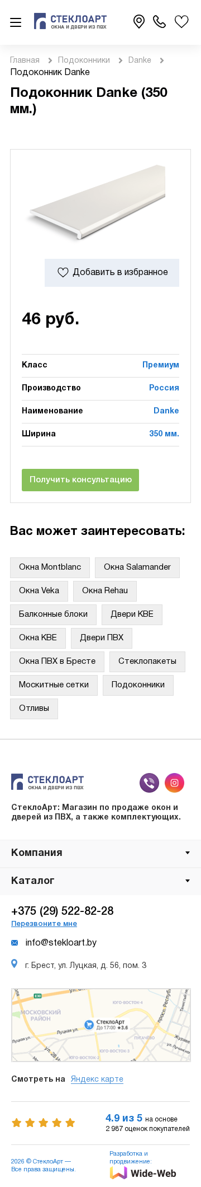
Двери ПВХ (101, 638)
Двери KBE (132, 614)
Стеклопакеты (147, 661)
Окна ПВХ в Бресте (57, 661)
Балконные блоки (53, 614)
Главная (25, 60)
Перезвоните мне (44, 924)
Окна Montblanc (50, 567)
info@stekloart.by (61, 943)
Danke (139, 60)
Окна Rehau (105, 591)
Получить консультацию (81, 480)
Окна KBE (38, 638)
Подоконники (84, 60)
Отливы (34, 709)
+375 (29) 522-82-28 (62, 912)
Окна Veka (39, 591)
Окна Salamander (137, 567)
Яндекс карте (97, 1079)
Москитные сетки (54, 685)
